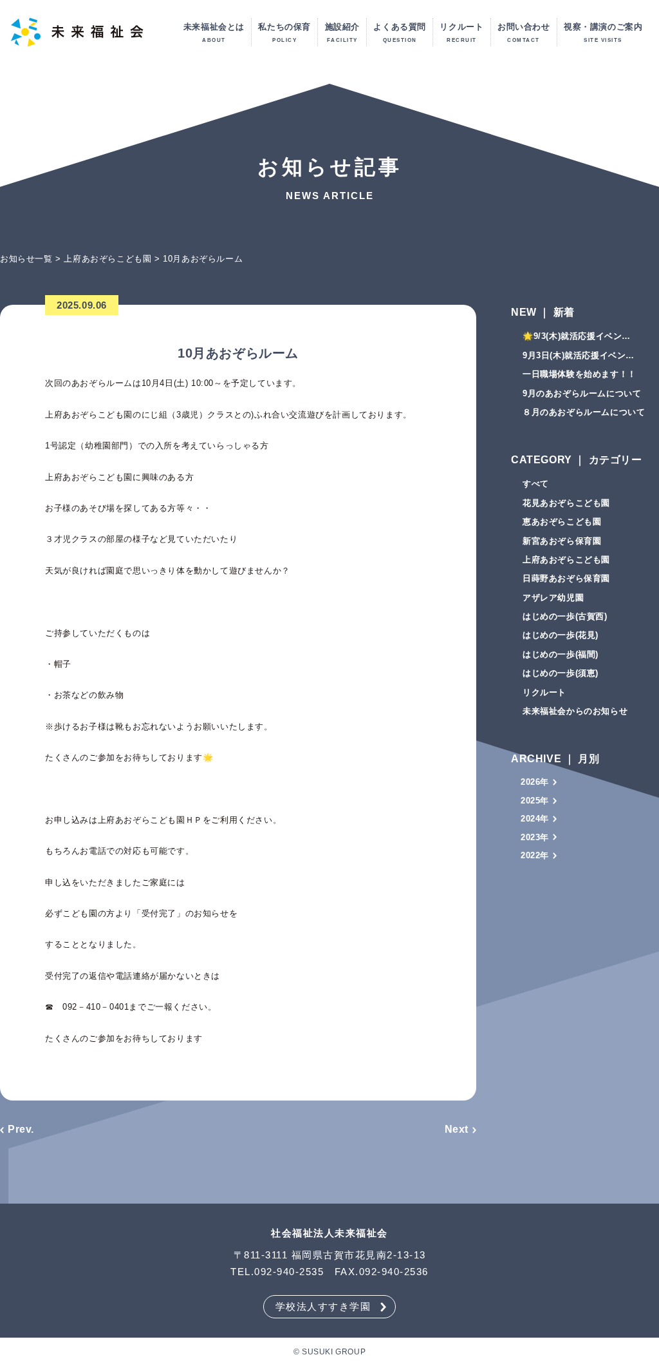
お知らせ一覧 (26, 259)
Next (457, 1129)
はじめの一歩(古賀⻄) (565, 616)
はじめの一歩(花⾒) (561, 635)
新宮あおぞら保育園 (562, 541)
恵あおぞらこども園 (562, 521)
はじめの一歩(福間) (561, 654)
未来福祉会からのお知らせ (575, 711)
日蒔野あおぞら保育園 (566, 578)
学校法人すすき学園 (323, 1306)
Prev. (21, 1129)
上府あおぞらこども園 (107, 259)
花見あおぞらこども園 (566, 503)
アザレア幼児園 (553, 597)
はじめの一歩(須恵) (561, 673)
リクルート (544, 692)
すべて (536, 483)
